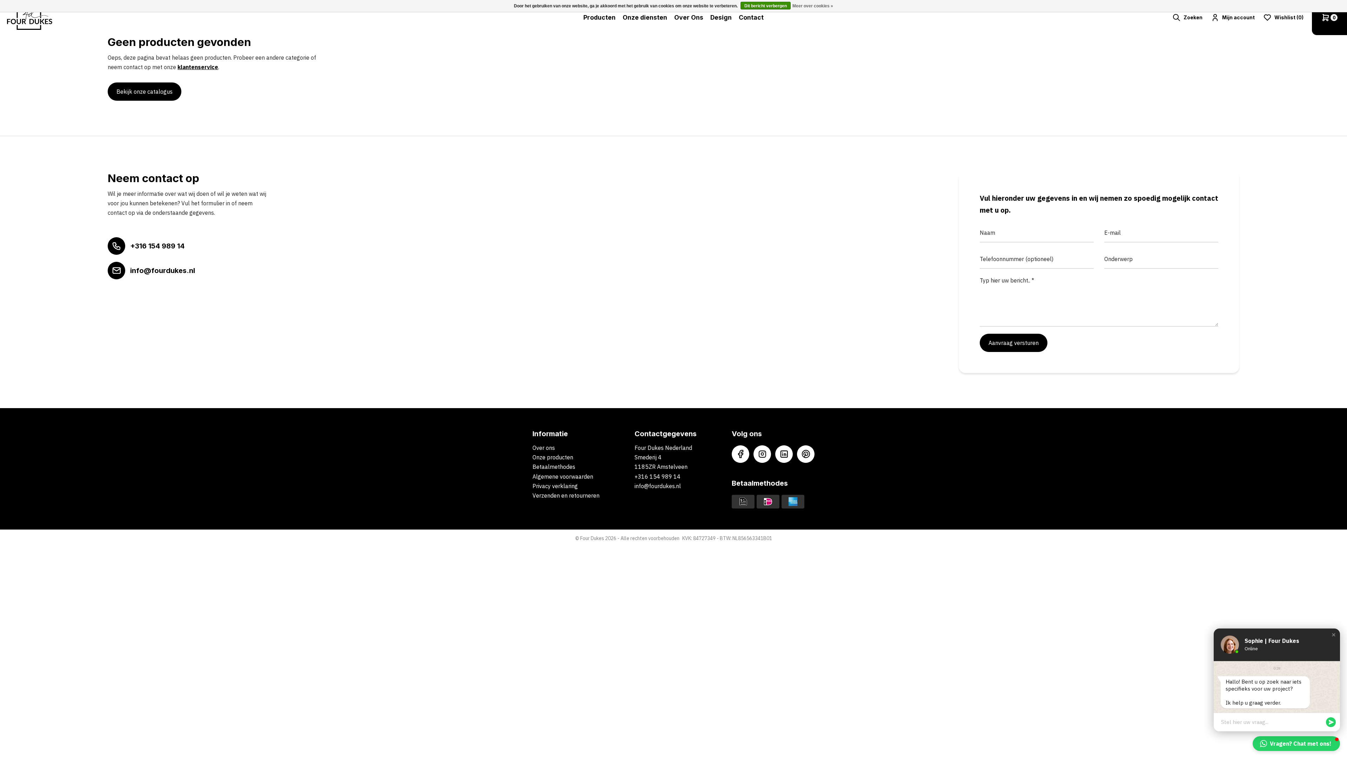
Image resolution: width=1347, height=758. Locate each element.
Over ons (543, 447)
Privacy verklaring (555, 486)
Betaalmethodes (553, 466)
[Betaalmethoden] (743, 501)
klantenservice (197, 67)
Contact (751, 17)
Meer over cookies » (812, 6)
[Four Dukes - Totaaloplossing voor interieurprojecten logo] (29, 17)
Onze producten (552, 457)
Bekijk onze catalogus (144, 91)
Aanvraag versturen (1014, 342)
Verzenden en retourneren (565, 495)
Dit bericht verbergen (765, 6)
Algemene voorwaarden (562, 476)
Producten (599, 17)
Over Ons (688, 17)
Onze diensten (645, 17)
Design (721, 17)
